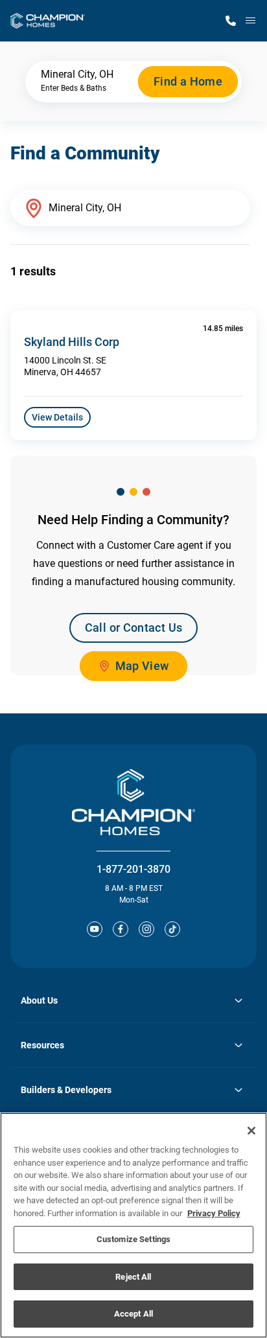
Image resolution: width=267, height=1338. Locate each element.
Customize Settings (133, 1239)
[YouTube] (94, 929)
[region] (133, 1225)
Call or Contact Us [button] (133, 627)
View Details (57, 417)
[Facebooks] (120, 929)
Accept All (133, 1314)
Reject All (133, 1277)
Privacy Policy (213, 1213)
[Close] (251, 1130)
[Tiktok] (172, 929)
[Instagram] (146, 929)
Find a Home (188, 81)
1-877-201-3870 (133, 869)
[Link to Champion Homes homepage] (47, 21)
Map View (142, 666)
